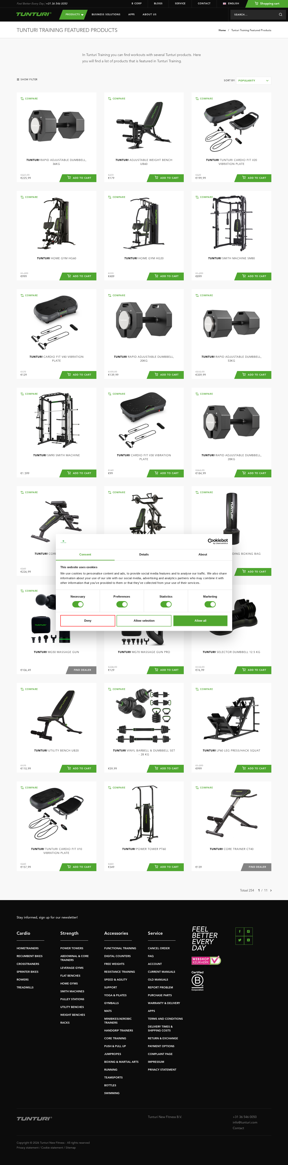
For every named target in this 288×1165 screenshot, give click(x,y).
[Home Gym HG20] (144, 223)
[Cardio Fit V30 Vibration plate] (144, 420)
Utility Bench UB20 (56, 750)
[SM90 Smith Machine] (56, 420)
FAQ (151, 956)
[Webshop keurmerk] (231, 961)
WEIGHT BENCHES (72, 1015)
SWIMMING (112, 1093)
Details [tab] (144, 554)
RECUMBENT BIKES (30, 956)
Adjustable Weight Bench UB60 (143, 162)
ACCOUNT (155, 964)
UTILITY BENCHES (72, 1007)
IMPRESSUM (156, 1062)
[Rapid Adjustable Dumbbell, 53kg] (231, 321)
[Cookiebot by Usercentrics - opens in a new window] (211, 542)
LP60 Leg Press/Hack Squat (231, 750)
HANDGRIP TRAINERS (118, 1030)
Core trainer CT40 (232, 849)
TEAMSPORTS (113, 1077)
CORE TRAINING (115, 1038)
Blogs (158, 4)
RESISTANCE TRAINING (119, 972)
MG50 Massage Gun (56, 652)
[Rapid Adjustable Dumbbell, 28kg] (231, 420)
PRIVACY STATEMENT (162, 1069)
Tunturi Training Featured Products (251, 30)
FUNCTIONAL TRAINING (120, 948)
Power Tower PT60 (144, 849)
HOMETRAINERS (28, 948)
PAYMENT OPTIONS (161, 1046)
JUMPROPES (112, 1054)
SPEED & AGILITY (115, 979)
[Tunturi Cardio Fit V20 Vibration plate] (231, 125)
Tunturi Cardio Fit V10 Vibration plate (56, 851)
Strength (69, 933)
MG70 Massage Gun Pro (144, 652)
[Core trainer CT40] (231, 814)
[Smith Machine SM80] (231, 223)
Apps (131, 15)
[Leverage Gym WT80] (144, 518)
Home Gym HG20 (144, 258)
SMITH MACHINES (72, 991)
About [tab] (202, 554)
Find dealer (82, 670)
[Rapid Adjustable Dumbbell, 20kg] (144, 321)
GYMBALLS (111, 1003)
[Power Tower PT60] (144, 814)
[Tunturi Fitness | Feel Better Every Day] (34, 14)
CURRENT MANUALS (161, 972)
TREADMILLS (25, 987)
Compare (31, 99)
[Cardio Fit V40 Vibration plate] (56, 321)
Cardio (23, 933)
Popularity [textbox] (246, 81)
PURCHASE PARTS (160, 995)
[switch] (122, 604)
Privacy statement (28, 1147)
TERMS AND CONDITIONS (165, 1019)
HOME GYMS (69, 983)
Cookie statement (52, 1147)
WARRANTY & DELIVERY (164, 1003)
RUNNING (110, 1069)
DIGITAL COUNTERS (117, 956)
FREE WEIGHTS (114, 964)
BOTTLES (110, 1085)
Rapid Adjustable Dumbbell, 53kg (231, 359)
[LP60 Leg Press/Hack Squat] (231, 715)
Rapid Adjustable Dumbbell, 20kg (144, 359)
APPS (151, 1011)
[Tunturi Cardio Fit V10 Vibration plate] (56, 814)
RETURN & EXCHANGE (163, 1038)
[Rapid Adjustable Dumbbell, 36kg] (56, 125)
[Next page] (271, 890)
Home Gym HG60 (56, 258)
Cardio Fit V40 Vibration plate (56, 359)
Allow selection (144, 620)
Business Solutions (106, 15)
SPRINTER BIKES (27, 972)
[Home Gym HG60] (56, 223)
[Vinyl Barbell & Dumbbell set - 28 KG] (144, 715)
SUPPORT (110, 987)
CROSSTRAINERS (28, 964)
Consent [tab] (85, 554)
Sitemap (71, 1147)
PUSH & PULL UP (115, 1046)
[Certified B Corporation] (231, 981)
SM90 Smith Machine (56, 455)
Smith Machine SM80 (231, 258)
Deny (87, 620)
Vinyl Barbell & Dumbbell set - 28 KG (144, 752)
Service (180, 4)
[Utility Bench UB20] (56, 715)
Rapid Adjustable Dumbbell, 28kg (231, 457)
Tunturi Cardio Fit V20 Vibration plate (231, 162)
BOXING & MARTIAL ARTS (121, 1062)
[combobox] (253, 81)
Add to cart (81, 178)
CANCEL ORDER (159, 948)
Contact (204, 4)
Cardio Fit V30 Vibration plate (144, 457)
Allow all (200, 620)
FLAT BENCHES (70, 975)
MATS (108, 1011)
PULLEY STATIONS (72, 999)
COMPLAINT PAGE (160, 1054)
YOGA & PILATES (115, 995)
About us (149, 15)
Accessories (116, 933)
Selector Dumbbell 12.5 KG (231, 652)
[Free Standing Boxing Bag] (231, 518)
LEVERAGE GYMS (71, 968)
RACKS (65, 1022)
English (233, 4)
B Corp (136, 4)
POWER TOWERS (71, 948)
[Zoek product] (280, 15)
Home (222, 30)
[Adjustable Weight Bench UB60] (144, 125)
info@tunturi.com (245, 1122)
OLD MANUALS (158, 979)
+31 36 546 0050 (56, 3)
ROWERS (23, 979)
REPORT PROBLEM (160, 987)
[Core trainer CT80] (56, 518)
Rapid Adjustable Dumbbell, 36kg (56, 162)
